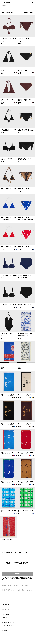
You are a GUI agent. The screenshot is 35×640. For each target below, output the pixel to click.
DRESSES (15, 10)
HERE (30, 578)
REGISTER (17, 573)
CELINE (4, 552)
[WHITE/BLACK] (13, 397)
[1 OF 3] (9, 26)
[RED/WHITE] (13, 455)
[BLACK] (14, 72)
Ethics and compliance (9, 625)
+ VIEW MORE (5, 595)
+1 (16, 397)
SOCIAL (4, 633)
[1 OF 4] (9, 498)
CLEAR (31, 5)
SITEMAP (4, 630)
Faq (3, 612)
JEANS (27, 10)
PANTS (21, 10)
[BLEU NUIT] (16, 307)
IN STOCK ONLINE (8, 12)
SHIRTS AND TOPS (6, 10)
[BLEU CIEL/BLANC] (12, 397)
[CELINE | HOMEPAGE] (6, 3)
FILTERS (31, 12)
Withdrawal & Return (8, 622)
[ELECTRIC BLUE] (16, 249)
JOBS (3, 628)
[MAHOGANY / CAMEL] (29, 426)
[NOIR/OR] (14, 397)
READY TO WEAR (18, 552)
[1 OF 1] (26, 146)
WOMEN (9, 552)
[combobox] (17, 6)
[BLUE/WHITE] (14, 513)
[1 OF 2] (26, 321)
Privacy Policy (6, 617)
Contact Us (5, 609)
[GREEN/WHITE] (16, 513)
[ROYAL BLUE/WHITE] (14, 455)
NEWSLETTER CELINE (8, 636)
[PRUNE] (16, 72)
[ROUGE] (14, 249)
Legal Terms (6, 614)
